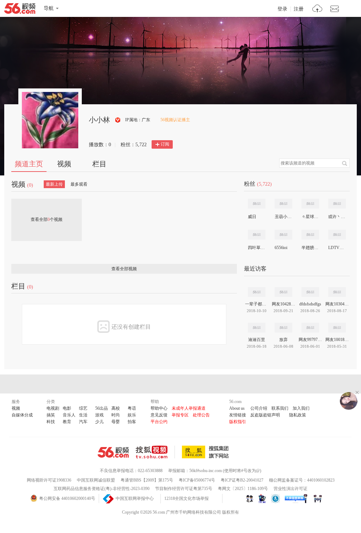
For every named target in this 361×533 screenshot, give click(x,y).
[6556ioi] (283, 234)
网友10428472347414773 (283, 304)
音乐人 (69, 415)
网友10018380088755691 (337, 339)
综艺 (83, 408)
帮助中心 (159, 408)
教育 (67, 421)
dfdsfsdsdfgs (310, 304)
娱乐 (132, 415)
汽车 (83, 421)
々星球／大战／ (309, 216)
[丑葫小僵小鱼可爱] (283, 203)
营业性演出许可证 (290, 488)
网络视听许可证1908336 (49, 480)
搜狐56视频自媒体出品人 (118, 120)
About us (237, 408)
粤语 (132, 408)
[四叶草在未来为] (256, 234)
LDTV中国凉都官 (336, 247)
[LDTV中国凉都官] (337, 234)
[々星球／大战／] (310, 203)
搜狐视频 (155, 452)
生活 (83, 415)
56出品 (101, 408)
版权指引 (237, 421)
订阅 (165, 144)
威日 (252, 216)
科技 (51, 421)
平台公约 (159, 421)
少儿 (99, 421)
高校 (115, 408)
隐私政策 (297, 415)
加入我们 (301, 408)
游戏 (99, 415)
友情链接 (237, 415)
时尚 (115, 415)
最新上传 (54, 184)
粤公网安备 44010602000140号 (67, 498)
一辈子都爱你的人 (256, 304)
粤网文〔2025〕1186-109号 (243, 488)
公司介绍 (258, 408)
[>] (317, 9)
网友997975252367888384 (310, 339)
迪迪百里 (256, 339)
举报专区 (180, 415)
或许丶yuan (336, 216)
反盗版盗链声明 (265, 415)
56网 (113, 452)
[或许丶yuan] (337, 203)
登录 (282, 9)
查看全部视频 (124, 268)
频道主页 (29, 164)
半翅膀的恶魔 (309, 247)
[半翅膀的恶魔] (310, 234)
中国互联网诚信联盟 (96, 480)
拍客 (132, 421)
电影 (67, 408)
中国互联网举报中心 (135, 498)
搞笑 (51, 415)
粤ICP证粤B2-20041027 (242, 480)
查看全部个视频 (46, 219)
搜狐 (206, 452)
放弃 (283, 339)
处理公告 (201, 415)
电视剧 (53, 408)
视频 (64, 164)
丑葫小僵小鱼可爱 (283, 216)
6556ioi (281, 247)
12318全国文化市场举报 (186, 498)
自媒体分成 (22, 415)
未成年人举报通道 (189, 408)
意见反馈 (159, 415)
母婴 (115, 421)
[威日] (256, 203)
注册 (299, 9)
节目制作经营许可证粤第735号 (183, 488)
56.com (19, 10)
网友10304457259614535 (337, 304)
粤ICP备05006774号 (197, 480)
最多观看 (79, 184)
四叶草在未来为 (256, 247)
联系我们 (279, 408)
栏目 (99, 164)
